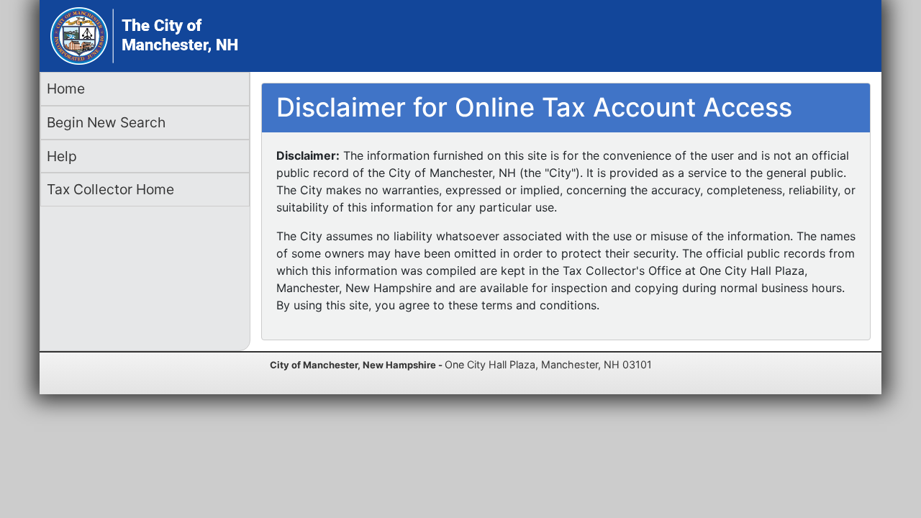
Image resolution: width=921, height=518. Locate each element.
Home (66, 88)
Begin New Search (106, 122)
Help (62, 156)
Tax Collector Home (110, 189)
